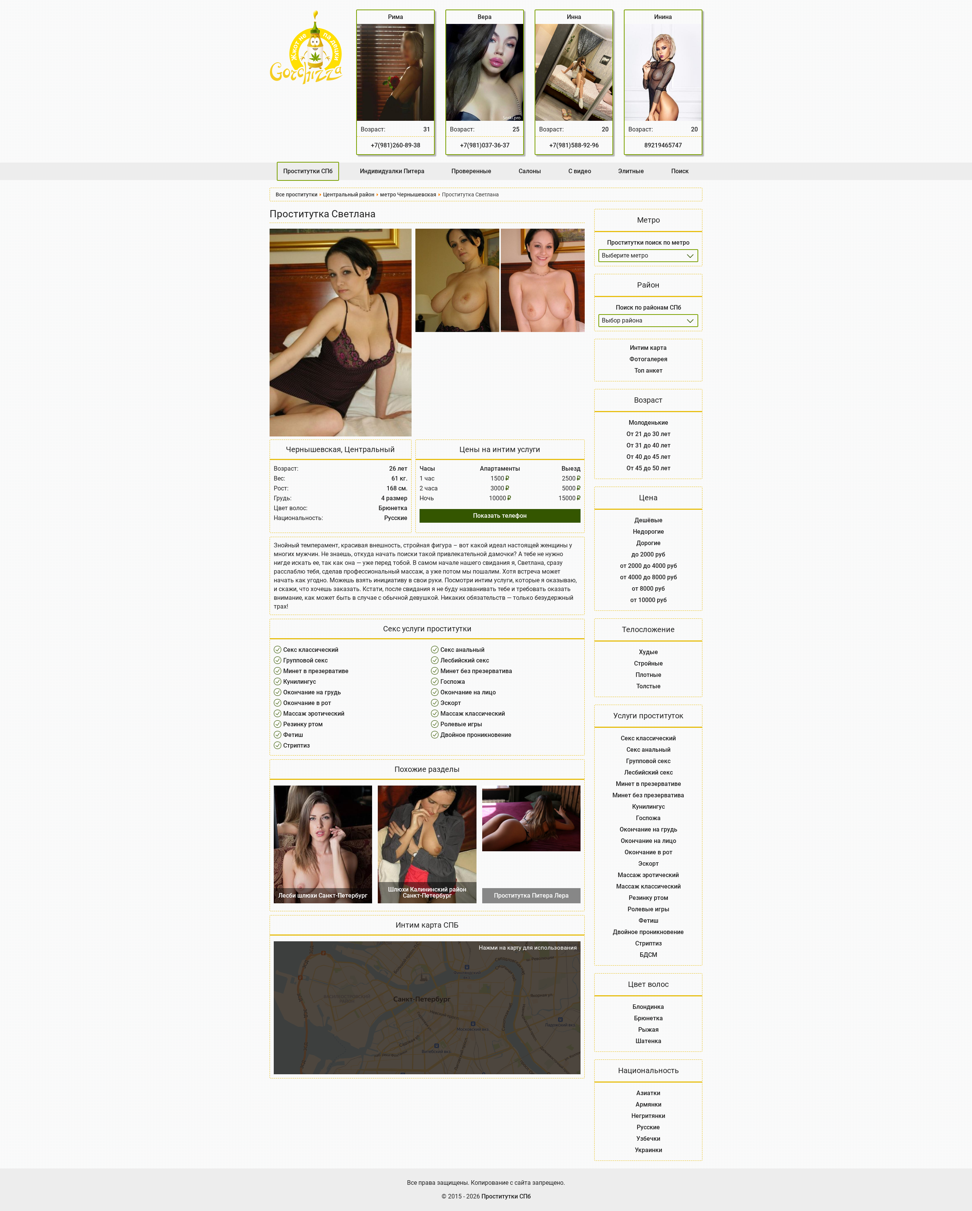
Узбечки (648, 1138)
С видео (579, 171)
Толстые (648, 686)
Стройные (648, 663)
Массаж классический (472, 713)
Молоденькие (648, 422)
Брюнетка (648, 1018)
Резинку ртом (303, 724)
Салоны (530, 171)
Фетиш (293, 734)
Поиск (680, 171)
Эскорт (450, 703)
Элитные (631, 171)
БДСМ (648, 954)
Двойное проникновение (475, 734)
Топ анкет (648, 370)
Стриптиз (296, 745)
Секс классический (310, 649)
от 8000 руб (648, 588)
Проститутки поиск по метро (648, 242)
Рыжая (648, 1029)
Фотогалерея (648, 359)
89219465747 (663, 145)
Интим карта (648, 347)
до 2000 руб (648, 554)
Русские (648, 1127)
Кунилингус (299, 681)
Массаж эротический (313, 713)
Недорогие (648, 531)
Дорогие (648, 543)
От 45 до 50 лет (648, 468)
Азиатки (648, 1093)
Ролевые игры (461, 724)
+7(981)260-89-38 (395, 145)
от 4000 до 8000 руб (648, 577)
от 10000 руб (648, 600)
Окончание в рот (307, 703)
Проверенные (471, 171)
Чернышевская (313, 449)
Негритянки (648, 1115)
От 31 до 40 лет (648, 445)
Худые (648, 652)
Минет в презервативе (316, 671)
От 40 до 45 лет (648, 456)
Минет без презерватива (476, 671)
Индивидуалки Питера (392, 171)
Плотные (648, 674)
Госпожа (452, 681)
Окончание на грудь (312, 692)
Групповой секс (305, 660)
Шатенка (648, 1041)
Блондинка (648, 1006)
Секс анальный (462, 649)
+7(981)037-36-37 (485, 145)
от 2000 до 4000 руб (648, 565)
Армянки (648, 1104)
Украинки (648, 1150)
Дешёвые (648, 520)
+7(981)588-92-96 (574, 145)
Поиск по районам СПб (648, 307)
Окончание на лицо (468, 692)
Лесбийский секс (464, 660)
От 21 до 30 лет (648, 434)
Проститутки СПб (308, 171)
